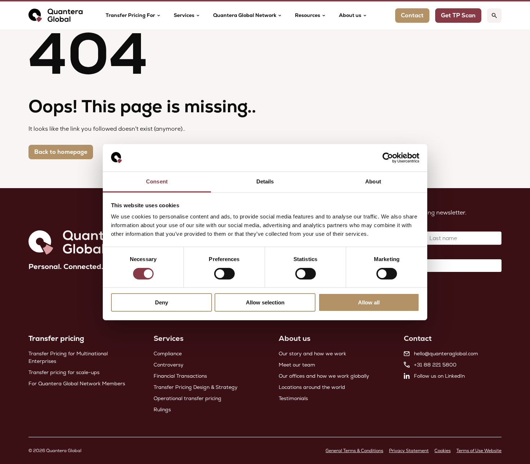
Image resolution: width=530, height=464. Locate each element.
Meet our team (297, 364)
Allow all (369, 302)
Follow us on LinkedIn (439, 376)
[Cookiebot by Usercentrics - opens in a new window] (387, 157)
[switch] (224, 273)
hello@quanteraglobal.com (446, 353)
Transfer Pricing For (130, 15)
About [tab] (373, 181)
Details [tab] (265, 181)
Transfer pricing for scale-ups (64, 372)
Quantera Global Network (244, 15)
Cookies (442, 451)
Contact (412, 15)
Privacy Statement (409, 451)
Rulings (162, 409)
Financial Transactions (180, 376)
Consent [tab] (157, 181)
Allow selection (265, 302)
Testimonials (293, 398)
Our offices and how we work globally (324, 376)
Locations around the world (312, 387)
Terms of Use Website (479, 451)
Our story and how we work (312, 353)
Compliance (168, 353)
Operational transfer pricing (187, 398)
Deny (161, 302)
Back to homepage (60, 152)
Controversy (169, 364)
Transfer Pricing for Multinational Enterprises (68, 357)
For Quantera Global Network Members (76, 383)
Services (184, 15)
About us (350, 15)
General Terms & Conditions (354, 451)
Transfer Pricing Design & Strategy (196, 387)
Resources (307, 15)
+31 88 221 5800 (435, 364)
